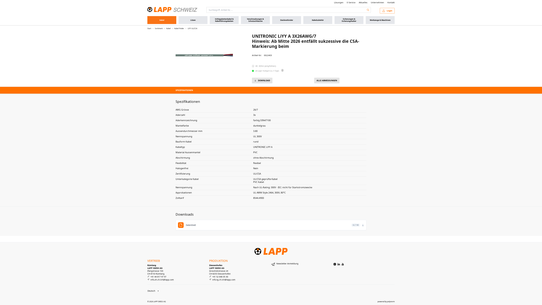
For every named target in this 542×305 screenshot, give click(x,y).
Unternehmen (377, 2)
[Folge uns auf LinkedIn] (339, 264)
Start (149, 28)
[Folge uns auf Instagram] (335, 264)
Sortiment (159, 28)
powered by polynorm (386, 301)
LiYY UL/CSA (192, 28)
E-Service (351, 2)
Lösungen (338, 2)
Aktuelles (363, 2)
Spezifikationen (184, 90)
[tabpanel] (204, 55)
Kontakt (391, 2)
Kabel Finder (179, 28)
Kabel (168, 28)
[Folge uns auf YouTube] (343, 264)
